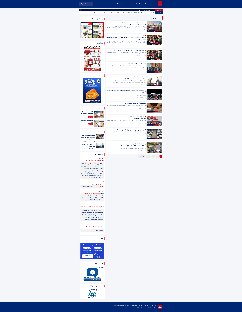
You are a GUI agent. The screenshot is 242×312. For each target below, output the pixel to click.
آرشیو (113, 4)
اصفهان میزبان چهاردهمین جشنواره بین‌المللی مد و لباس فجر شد (142, 10)
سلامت (150, 4)
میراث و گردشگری (120, 4)
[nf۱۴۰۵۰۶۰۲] (86, 23)
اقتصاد (144, 4)
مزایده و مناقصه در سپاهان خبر (118, 305)
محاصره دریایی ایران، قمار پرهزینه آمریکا (92, 193)
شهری (155, 4)
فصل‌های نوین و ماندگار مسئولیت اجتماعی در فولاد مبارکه (87, 113)
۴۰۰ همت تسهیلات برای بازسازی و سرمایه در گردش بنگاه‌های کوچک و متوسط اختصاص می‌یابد (126, 38)
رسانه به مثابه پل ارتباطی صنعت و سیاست (136, 24)
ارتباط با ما (154, 305)
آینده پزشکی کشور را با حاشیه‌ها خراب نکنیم (92, 184)
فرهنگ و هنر (138, 4)
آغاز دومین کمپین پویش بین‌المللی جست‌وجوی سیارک (97, 12)
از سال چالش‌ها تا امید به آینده (87, 121)
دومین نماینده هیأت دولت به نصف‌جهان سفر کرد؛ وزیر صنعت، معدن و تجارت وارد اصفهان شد (126, 91)
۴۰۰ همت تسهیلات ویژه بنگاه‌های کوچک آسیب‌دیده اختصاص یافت (130, 50)
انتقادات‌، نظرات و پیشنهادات (131, 305)
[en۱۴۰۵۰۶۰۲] (98, 23)
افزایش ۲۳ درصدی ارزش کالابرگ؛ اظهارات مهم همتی (133, 145)
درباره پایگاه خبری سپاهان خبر (144, 305)
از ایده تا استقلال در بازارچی (139, 118)
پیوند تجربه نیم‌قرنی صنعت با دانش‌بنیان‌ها (135, 79)
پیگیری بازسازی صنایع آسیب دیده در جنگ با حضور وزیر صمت (132, 64)
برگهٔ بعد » (141, 156)
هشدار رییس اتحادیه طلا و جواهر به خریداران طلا (134, 103)
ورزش (132, 4)
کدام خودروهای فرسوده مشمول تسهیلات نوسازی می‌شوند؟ (131, 130)
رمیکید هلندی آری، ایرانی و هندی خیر (93, 160)
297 (148, 156)
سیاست (128, 4)
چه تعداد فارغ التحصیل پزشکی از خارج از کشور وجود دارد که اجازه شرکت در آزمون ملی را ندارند (87, 137)
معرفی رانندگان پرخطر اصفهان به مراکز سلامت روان (122, 12)
